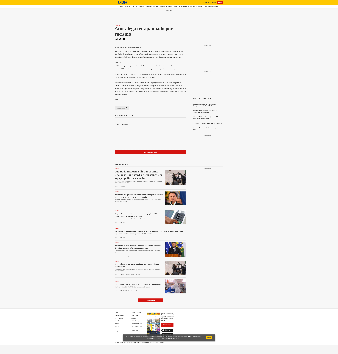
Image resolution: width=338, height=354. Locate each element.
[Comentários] (124, 39)
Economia (169, 6)
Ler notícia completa (150, 152)
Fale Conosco (154, 342)
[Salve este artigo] (122, 39)
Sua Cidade (193, 6)
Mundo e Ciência (184, 6)
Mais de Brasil (150, 300)
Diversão (148, 6)
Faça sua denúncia (137, 326)
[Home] (122, 3)
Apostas (200, 6)
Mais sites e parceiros (211, 6)
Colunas (162, 6)
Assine (220, 2)
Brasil (176, 6)
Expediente (146, 342)
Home (121, 6)
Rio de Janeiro (140, 6)
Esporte (155, 6)
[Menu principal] (115, 2)
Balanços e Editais (137, 323)
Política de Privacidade (135, 329)
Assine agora (167, 325)
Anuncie (161, 342)
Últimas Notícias (129, 6)
